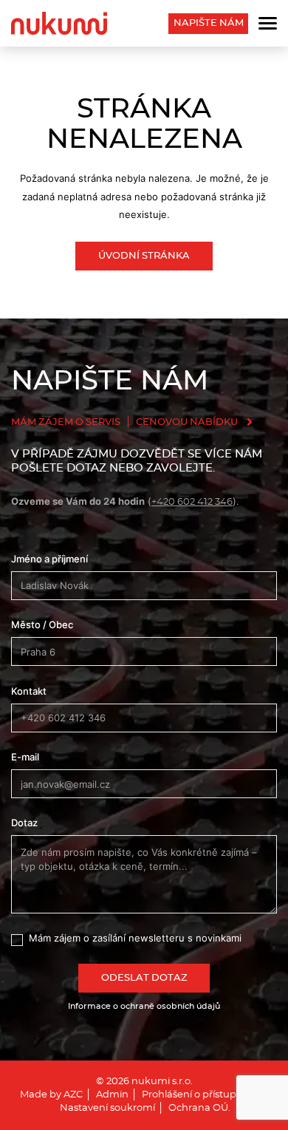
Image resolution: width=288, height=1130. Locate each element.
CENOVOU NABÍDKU (187, 422)
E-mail (25, 757)
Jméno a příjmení (49, 559)
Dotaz (24, 822)
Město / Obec (42, 624)
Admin (112, 1095)
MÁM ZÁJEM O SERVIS (65, 422)
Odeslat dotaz (144, 978)
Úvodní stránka (144, 256)
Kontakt (29, 691)
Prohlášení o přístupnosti (200, 1095)
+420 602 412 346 (192, 502)
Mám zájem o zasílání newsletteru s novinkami (135, 938)
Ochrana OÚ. (199, 1108)
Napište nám (209, 23)
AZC (73, 1095)
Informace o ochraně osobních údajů (144, 1006)
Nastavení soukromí (107, 1108)
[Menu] (267, 23)
